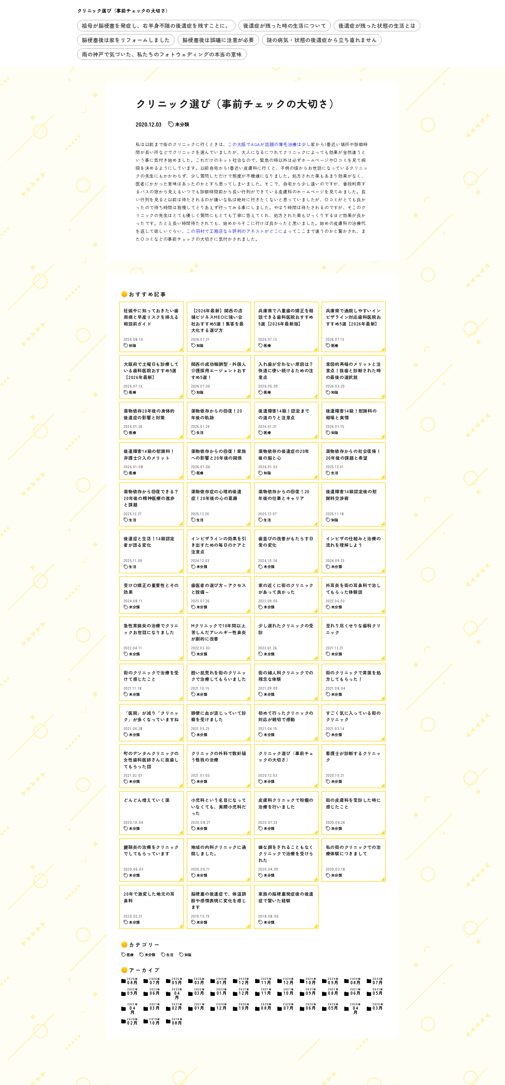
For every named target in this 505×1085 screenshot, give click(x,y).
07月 (154, 980)
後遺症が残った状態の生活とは (377, 25)
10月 (311, 980)
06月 (155, 992)
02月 (177, 1007)
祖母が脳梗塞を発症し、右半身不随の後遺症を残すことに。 (156, 25)
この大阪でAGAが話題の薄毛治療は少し (269, 144)
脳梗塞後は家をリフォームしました (126, 40)
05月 (177, 980)
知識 (187, 954)
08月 (132, 980)
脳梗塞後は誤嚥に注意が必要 (218, 40)
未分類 (182, 124)
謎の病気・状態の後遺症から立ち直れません (322, 40)
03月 (199, 980)
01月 (221, 980)
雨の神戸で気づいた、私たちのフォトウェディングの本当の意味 (162, 54)
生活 (169, 954)
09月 (333, 980)
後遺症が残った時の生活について (284, 25)
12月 (244, 980)
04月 (177, 993)
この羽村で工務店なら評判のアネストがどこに (234, 231)
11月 (266, 980)
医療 (130, 954)
